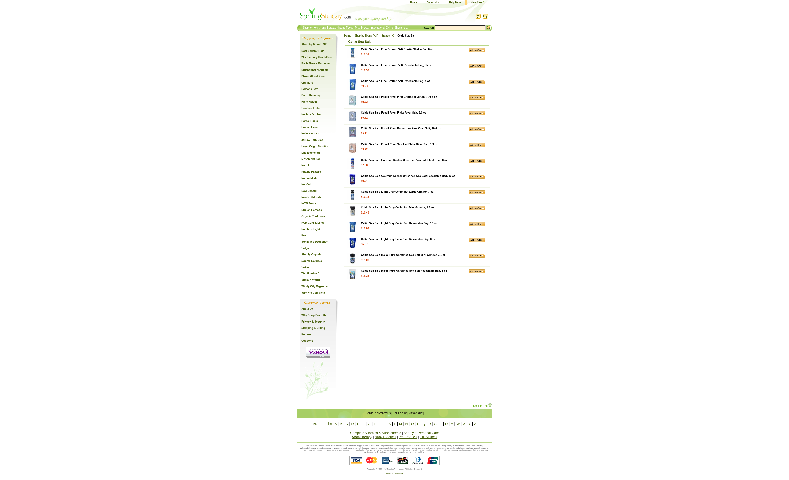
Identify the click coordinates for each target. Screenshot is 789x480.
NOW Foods (309, 203)
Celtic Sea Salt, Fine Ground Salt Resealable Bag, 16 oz (396, 65)
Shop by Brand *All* (366, 35)
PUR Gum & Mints (312, 222)
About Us (307, 308)
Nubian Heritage (311, 209)
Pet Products (408, 437)
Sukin (305, 267)
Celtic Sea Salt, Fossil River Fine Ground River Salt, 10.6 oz (399, 96)
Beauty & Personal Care (421, 433)
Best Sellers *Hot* (312, 50)
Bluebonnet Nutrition (314, 69)
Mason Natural (310, 159)
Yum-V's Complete (313, 292)
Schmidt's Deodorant (314, 241)
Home (413, 2)
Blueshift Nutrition (313, 76)
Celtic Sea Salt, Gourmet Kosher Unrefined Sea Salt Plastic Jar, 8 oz (404, 160)
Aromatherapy (362, 437)
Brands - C (387, 35)
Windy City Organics (314, 286)
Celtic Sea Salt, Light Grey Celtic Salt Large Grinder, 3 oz (397, 191)
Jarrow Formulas (312, 139)
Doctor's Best (309, 89)
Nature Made (309, 178)
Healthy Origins (311, 114)
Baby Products (385, 437)
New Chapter (309, 190)
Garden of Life (310, 108)
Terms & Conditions (394, 473)
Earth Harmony (311, 95)
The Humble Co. (311, 273)
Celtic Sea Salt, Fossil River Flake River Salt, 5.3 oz (393, 112)
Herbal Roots (309, 120)
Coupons (307, 340)
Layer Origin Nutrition (315, 146)
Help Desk (455, 2)
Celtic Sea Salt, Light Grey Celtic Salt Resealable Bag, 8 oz (398, 239)
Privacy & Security (313, 321)
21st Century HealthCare (316, 57)
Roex (304, 235)
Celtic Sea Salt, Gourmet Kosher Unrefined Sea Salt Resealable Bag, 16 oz (408, 175)
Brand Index (323, 424)
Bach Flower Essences (315, 63)
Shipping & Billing (313, 328)
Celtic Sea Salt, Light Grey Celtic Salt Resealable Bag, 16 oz (399, 223)
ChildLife (307, 82)
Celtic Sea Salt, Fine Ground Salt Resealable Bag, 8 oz (395, 81)
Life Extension (310, 152)
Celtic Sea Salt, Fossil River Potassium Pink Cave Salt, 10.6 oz (401, 128)
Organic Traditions (313, 216)
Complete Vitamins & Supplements (375, 433)
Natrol (305, 165)
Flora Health (309, 101)
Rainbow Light (310, 229)
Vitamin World (310, 279)
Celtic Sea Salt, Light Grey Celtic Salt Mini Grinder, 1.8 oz (397, 207)
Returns (306, 334)
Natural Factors (311, 171)
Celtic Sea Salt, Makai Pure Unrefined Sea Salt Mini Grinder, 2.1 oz (403, 254)
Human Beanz (310, 127)
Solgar (305, 248)
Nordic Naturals (311, 197)
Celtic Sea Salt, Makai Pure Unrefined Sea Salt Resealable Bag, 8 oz (404, 270)
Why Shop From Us (313, 315)
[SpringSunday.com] (338, 15)
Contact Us (433, 2)
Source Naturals (311, 260)
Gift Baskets (428, 437)
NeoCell (306, 184)
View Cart (476, 2)
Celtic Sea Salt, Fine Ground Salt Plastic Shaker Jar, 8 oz (397, 49)
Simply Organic (311, 254)
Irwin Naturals (310, 133)
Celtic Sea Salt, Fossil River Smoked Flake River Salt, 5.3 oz (399, 144)
